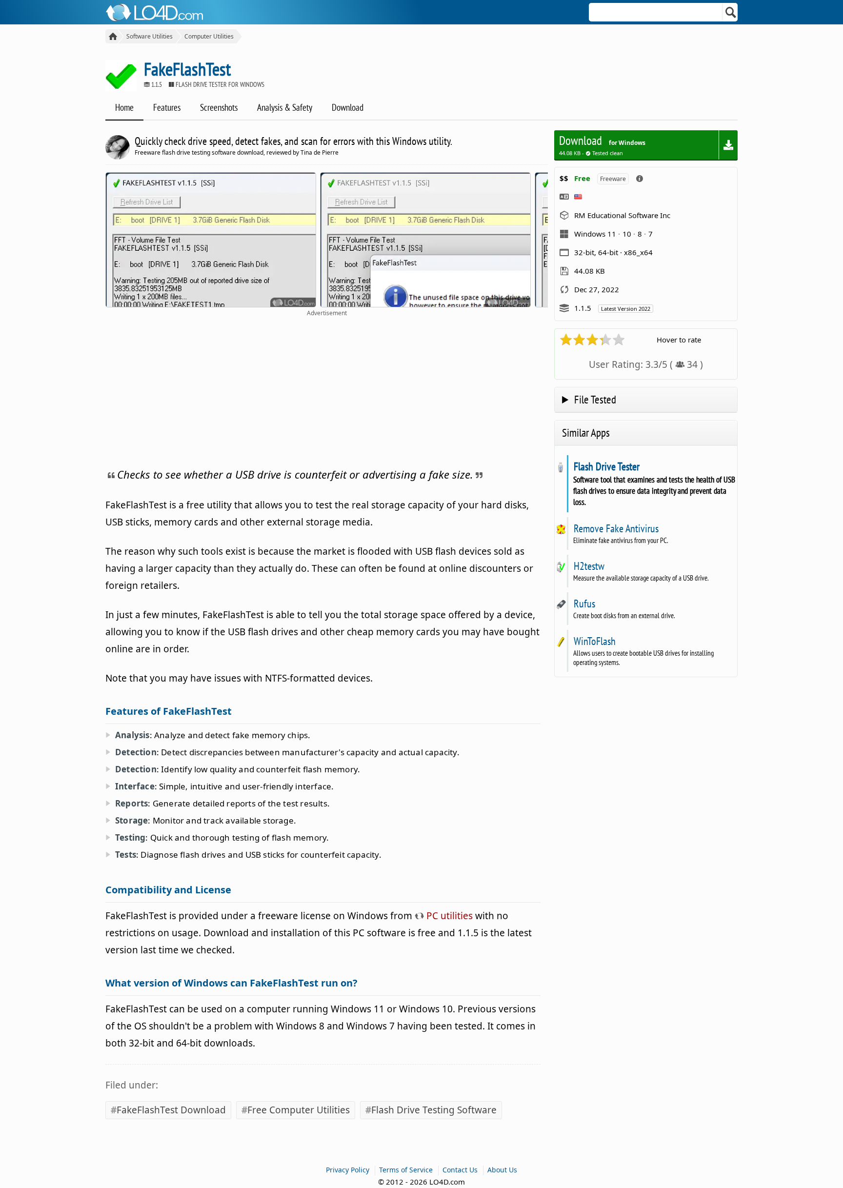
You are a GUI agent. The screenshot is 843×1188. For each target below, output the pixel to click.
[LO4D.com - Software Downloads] (111, 36)
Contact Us (460, 1169)
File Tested (595, 399)
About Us (502, 1169)
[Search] (731, 12)
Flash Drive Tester (606, 466)
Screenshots (219, 107)
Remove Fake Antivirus (616, 528)
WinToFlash (594, 641)
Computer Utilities (209, 36)
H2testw (588, 566)
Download (347, 107)
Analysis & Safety (284, 107)
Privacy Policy (347, 1169)
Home (124, 107)
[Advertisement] (326, 390)
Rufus (584, 603)
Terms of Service (406, 1169)
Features (167, 107)
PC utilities (448, 915)
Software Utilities (149, 36)
